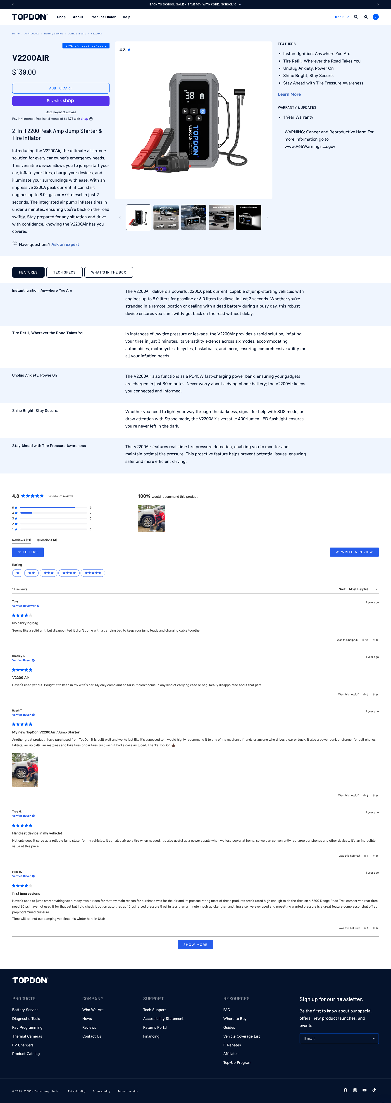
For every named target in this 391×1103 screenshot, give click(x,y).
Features (28, 272)
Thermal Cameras (27, 1036)
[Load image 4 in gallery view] (221, 217)
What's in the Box (108, 272)
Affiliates (230, 1053)
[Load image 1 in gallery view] (138, 217)
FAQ (226, 1009)
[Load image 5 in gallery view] (248, 217)
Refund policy (77, 1091)
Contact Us (91, 1036)
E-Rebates (232, 1045)
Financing (151, 1036)
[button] (61, 17)
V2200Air (96, 33)
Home (16, 33)
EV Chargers (22, 1045)
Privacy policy (102, 1091)
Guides (229, 1027)
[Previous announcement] (13, 4)
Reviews (89, 1027)
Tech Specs (64, 272)
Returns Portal (155, 1027)
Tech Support (154, 1009)
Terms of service (128, 1091)
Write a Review (359, 553)
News (87, 1018)
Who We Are (93, 1009)
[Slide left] (120, 217)
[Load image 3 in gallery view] (193, 217)
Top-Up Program (237, 1062)
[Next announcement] (378, 4)
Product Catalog (26, 1053)
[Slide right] (267, 217)
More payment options (60, 111)
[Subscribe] (374, 1038)
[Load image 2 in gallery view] (166, 217)
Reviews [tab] (21, 541)
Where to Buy (235, 1018)
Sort (342, 589)
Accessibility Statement (163, 1018)
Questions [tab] (47, 541)
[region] (152, 518)
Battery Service (53, 33)
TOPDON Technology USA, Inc (42, 1091)
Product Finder (103, 16)
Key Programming (27, 1027)
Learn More (289, 94)
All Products (31, 33)
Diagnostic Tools (26, 1018)
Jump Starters (77, 33)
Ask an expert (65, 244)
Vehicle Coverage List (241, 1036)
